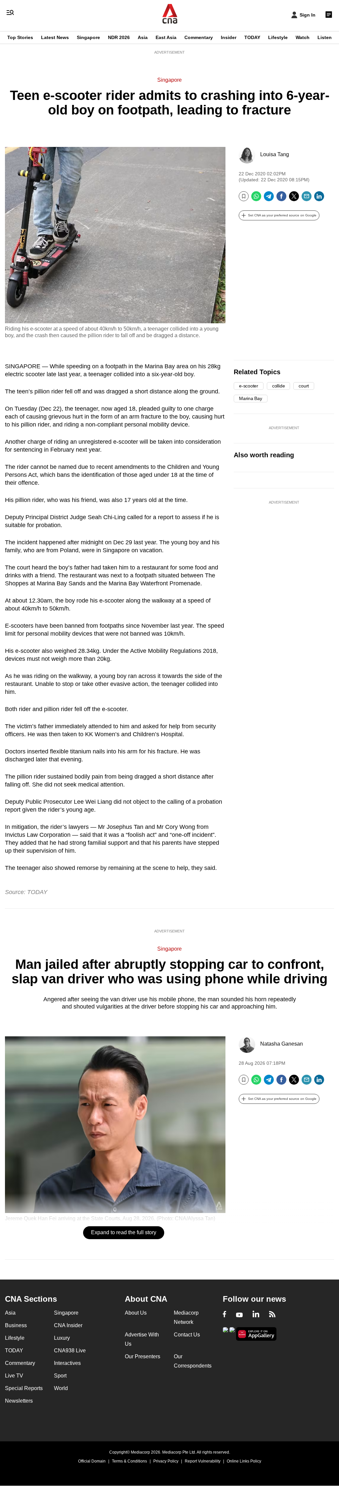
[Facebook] (281, 198)
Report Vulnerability (202, 1461)
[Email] (307, 198)
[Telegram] (269, 198)
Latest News (55, 37)
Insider (228, 37)
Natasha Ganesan (281, 1044)
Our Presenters (142, 1356)
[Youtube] (239, 1315)
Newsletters (19, 1401)
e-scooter (248, 385)
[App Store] (232, 1333)
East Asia (166, 37)
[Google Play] (225, 1333)
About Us (136, 1313)
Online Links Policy (244, 1461)
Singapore (88, 37)
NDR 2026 (119, 37)
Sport (60, 1375)
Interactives (67, 1363)
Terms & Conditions (129, 1461)
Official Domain (92, 1461)
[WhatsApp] (256, 198)
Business (16, 1325)
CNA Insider (68, 1325)
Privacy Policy (165, 1461)
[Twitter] (294, 198)
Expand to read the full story (123, 1232)
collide (278, 385)
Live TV (14, 1375)
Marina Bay (250, 398)
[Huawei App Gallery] (256, 1334)
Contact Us (187, 1334)
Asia (143, 37)
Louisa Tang (274, 154)
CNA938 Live (70, 1350)
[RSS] (272, 1315)
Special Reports (24, 1388)
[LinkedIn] (319, 198)
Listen (324, 37)
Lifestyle (278, 37)
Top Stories (20, 37)
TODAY (252, 37)
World (61, 1388)
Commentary (198, 37)
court (304, 385)
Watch (303, 37)
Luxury (62, 1338)
